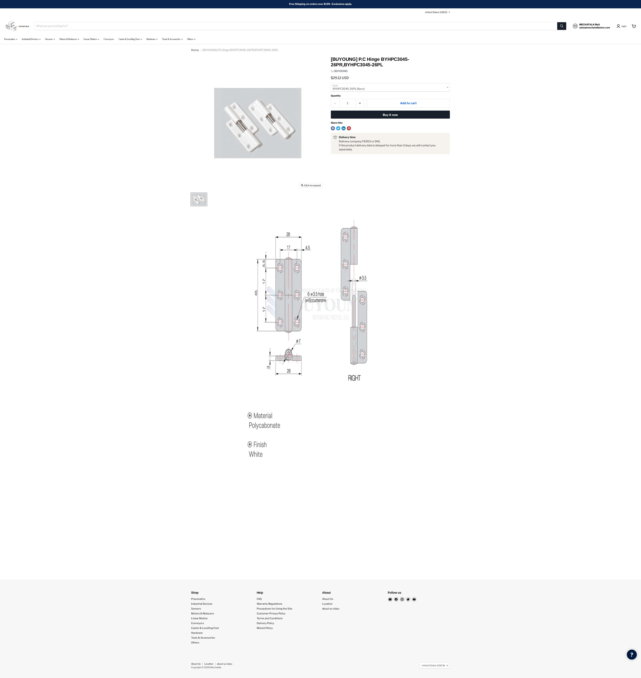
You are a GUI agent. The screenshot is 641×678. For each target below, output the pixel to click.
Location (327, 603)
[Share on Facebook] (333, 128)
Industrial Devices (30, 39)
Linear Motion (90, 39)
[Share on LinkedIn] (344, 128)
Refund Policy (265, 628)
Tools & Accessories (171, 39)
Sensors (49, 39)
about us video (330, 608)
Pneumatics (10, 39)
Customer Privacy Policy (271, 613)
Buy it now (390, 115)
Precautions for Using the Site (274, 608)
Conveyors (109, 39)
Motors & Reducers (68, 39)
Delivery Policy (265, 623)
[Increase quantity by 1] (360, 103)
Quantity (336, 95)
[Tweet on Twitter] (338, 128)
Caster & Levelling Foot (129, 39)
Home (195, 50)
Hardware (151, 39)
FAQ (259, 598)
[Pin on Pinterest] (349, 128)
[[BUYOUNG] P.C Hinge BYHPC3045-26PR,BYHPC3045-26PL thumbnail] (199, 199)
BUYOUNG (341, 71)
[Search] (561, 26)
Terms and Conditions (270, 618)
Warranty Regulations (269, 603)
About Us (327, 598)
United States (436, 12)
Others (190, 39)
